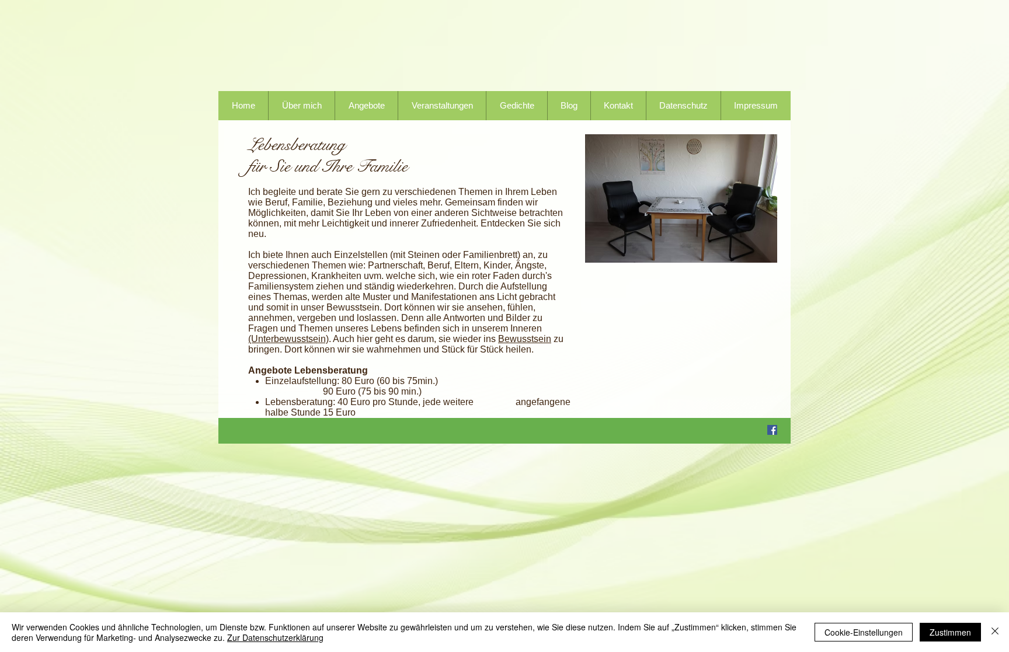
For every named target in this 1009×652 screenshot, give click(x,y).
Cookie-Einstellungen (863, 632)
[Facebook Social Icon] (772, 430)
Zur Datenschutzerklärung (275, 637)
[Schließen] (995, 632)
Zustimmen (950, 632)
